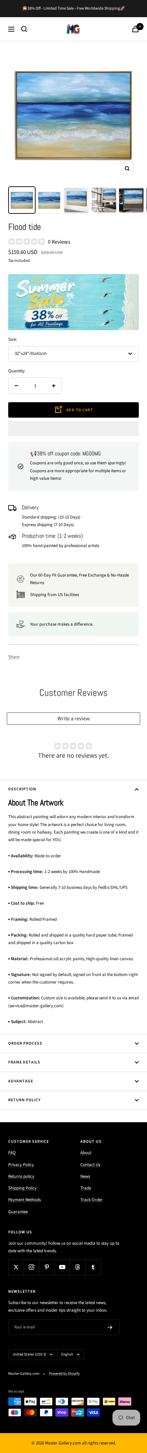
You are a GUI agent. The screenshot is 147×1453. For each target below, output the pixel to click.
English (67, 1354)
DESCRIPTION (22, 789)
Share (13, 657)
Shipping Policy (22, 1188)
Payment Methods (24, 1200)
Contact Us (90, 1165)
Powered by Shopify (64, 1373)
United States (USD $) (29, 1354)
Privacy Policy (21, 1165)
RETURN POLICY (24, 1100)
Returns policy (21, 1176)
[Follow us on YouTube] (62, 1267)
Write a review (73, 718)
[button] (73, 428)
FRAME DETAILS (24, 1062)
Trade (85, 1188)
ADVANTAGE (20, 1081)
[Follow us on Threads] (77, 1267)
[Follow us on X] (16, 1267)
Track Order (91, 1200)
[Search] (24, 29)
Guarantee (18, 1212)
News (85, 1176)
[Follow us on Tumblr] (93, 1267)
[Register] (110, 1327)
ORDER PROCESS (25, 1043)
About (85, 1153)
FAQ (12, 1153)
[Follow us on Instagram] (31, 1267)
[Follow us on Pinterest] (46, 1267)
